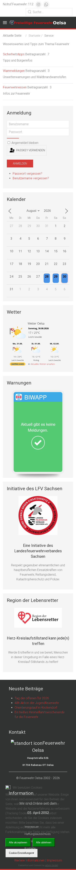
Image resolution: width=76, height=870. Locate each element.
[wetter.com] (17, 364)
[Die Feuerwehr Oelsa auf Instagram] (38, 4)
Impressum (54, 860)
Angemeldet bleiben (24, 143)
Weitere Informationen (29, 860)
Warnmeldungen (14, 71)
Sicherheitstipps (14, 54)
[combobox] (49, 12)
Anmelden (20, 163)
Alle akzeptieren (18, 842)
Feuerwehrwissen (15, 87)
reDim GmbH (51, 865)
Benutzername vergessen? (31, 178)
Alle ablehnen (43, 842)
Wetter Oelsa (36, 323)
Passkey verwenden (30, 150)
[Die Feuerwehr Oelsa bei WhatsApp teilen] (46, 4)
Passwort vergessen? (27, 173)
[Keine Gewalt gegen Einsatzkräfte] (38, 515)
